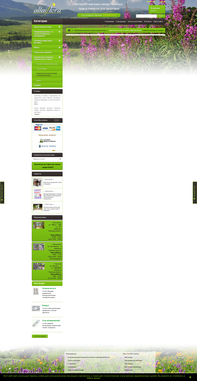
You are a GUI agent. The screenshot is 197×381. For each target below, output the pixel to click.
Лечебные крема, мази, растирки (43, 42)
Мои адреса (129, 364)
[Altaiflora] (47, 9)
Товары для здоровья (43, 52)
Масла (36, 47)
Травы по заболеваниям (76, 370)
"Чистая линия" (41, 68)
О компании (109, 21)
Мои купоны (129, 370)
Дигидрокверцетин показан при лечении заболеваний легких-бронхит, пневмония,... (53, 196)
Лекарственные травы (43, 27)
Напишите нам (194, 192)
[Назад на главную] (69, 30)
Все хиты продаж (39, 336)
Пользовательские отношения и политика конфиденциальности (89, 357)
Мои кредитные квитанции (133, 360)
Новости (37, 174)
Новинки (37, 85)
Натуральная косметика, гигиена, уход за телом (43, 58)
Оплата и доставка (135, 21)
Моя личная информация (133, 367)
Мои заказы (128, 357)
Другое (38, 80)
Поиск (161, 16)
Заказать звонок (2, 192)
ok (60, 159)
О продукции (121, 21)
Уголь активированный (51, 320)
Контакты (148, 21)
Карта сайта (158, 21)
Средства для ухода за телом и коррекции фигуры (46, 74)
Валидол (45, 305)
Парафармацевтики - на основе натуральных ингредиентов (43, 34)
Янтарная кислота (49, 288)
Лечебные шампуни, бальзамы (47, 64)
